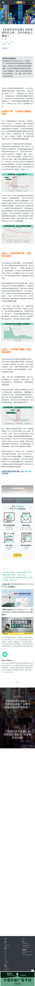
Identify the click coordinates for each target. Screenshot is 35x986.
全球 (5, 941)
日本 (5, 957)
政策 (5, 965)
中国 (5, 953)
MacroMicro (7, 660)
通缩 (18, 221)
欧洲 (5, 955)
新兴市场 (6, 963)
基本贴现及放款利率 (26, 149)
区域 (5, 948)
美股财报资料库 (26, 945)
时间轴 (5, 971)
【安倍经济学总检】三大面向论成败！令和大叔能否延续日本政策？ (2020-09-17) (17, 573)
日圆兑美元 (20, 93)
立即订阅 (17, 555)
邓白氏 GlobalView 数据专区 (27, 952)
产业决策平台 (25, 943)
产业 (23, 941)
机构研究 (24, 949)
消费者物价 (28, 392)
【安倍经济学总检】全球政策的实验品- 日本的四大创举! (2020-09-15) (17, 579)
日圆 (3, 129)
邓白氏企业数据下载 (27, 954)
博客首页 (17, 682)
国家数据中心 (7, 945)
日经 (28, 91)
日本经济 (22, 319)
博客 (6, 39)
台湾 (5, 951)
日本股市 (18, 154)
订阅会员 (20, 506)
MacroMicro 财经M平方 (3, 2)
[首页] (2, 39)
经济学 (4, 44)
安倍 (9, 44)
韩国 (5, 959)
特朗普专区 (7, 969)
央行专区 (6, 967)
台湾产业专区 (25, 947)
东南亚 (5, 961)
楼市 (25, 154)
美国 (5, 949)
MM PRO (28, 471)
